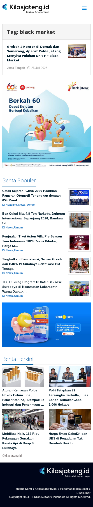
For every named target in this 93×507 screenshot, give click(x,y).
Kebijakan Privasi (46, 489)
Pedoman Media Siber (74, 489)
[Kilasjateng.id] (26, 8)
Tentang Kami (23, 489)
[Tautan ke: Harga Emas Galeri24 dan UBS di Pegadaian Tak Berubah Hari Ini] (70, 419)
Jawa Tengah (16, 68)
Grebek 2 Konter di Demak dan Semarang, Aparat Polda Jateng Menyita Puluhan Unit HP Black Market (34, 53)
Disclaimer (84, 493)
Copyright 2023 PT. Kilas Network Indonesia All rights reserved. (50, 497)
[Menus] (84, 8)
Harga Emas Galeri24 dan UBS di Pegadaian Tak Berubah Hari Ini (68, 438)
